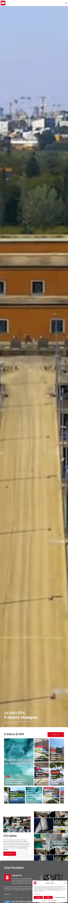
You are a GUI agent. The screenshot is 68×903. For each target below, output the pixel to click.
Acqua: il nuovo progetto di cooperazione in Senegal (56, 779)
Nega (48, 897)
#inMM (52, 750)
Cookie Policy (44, 900)
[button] (65, 883)
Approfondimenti (40, 746)
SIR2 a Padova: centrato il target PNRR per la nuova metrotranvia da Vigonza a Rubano (41, 777)
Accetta (38, 897)
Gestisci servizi (37, 893)
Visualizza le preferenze (59, 897)
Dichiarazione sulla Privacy (52, 900)
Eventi (7, 776)
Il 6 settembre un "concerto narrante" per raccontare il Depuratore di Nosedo (15, 781)
